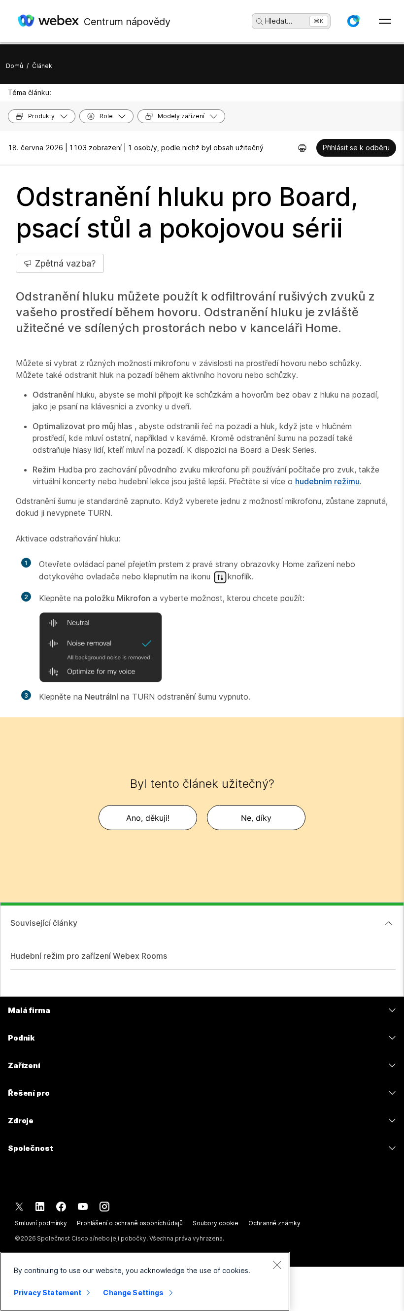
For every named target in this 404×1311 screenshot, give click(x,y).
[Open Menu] (385, 21)
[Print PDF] (302, 148)
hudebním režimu (327, 481)
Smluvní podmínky (41, 1223)
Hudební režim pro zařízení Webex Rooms (88, 956)
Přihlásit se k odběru (356, 147)
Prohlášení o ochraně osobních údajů (130, 1223)
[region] (145, 1281)
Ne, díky (256, 818)
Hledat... (279, 21)
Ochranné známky (274, 1223)
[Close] (277, 1265)
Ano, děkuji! (147, 818)
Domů (14, 65)
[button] (353, 21)
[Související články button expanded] (389, 923)
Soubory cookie (215, 1223)
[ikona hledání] (259, 21)
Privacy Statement (47, 1292)
